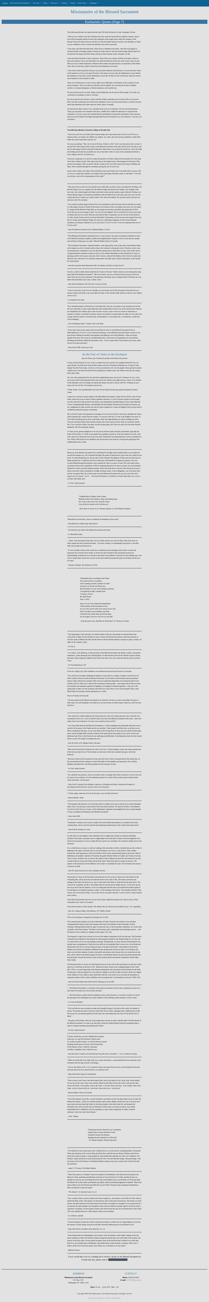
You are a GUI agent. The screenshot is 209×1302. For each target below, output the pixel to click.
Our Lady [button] (36, 3)
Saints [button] (45, 3)
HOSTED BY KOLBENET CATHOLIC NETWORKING (104, 1298)
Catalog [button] (64, 3)
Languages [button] (93, 3)
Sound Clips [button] (81, 3)
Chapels (73, 3)
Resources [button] (54, 3)
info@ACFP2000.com (117, 1260)
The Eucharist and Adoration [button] (19, 3)
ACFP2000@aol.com (133, 1280)
